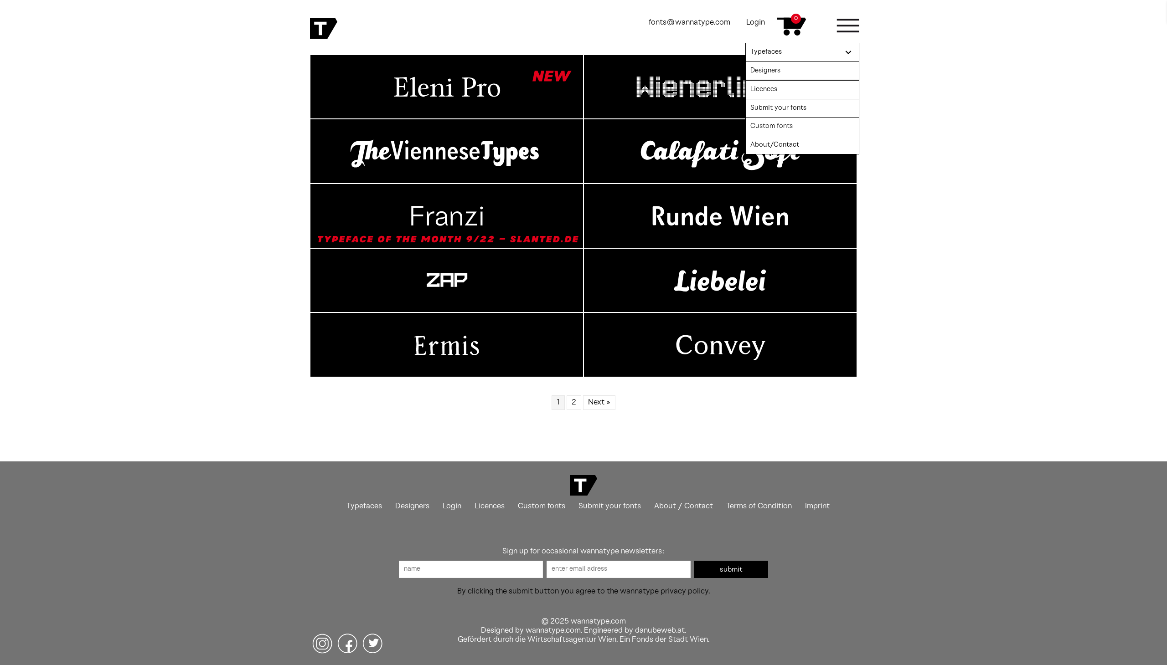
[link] (802, 52)
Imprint (817, 506)
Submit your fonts (609, 506)
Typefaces (364, 506)
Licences (490, 506)
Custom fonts (541, 506)
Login (755, 22)
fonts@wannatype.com (689, 22)
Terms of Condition (759, 506)
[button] (731, 569)
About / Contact (683, 506)
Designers (412, 506)
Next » (599, 402)
